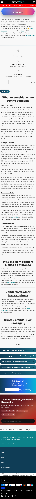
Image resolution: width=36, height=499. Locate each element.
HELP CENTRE (19, 490)
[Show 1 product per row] (31, 82)
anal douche (11, 282)
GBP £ (4, 480)
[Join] (32, 442)
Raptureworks (7, 490)
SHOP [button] (2, 452)
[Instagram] (15, 496)
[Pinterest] (12, 496)
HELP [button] (2, 457)
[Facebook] (2, 496)
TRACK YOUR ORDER (19, 492)
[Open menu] (4, 2)
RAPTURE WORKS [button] (5, 467)
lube (22, 31)
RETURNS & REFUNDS (7, 492)
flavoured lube (30, 35)
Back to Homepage (12, 389)
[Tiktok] (9, 496)
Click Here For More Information (12, 421)
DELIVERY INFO (28, 490)
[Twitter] (5, 496)
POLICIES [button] (3, 462)
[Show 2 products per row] (34, 82)
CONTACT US (29, 492)
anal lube (15, 217)
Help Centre (26, 389)
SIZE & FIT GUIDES (7, 493)
